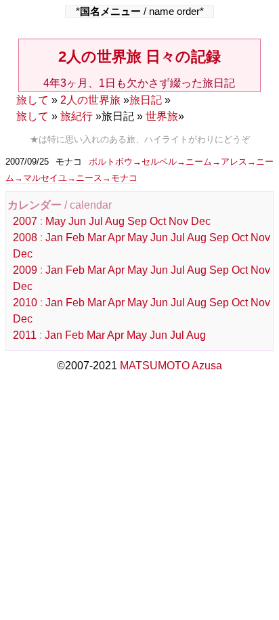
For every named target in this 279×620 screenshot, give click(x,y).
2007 (25, 221)
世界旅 (162, 116)
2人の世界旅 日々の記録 (139, 56)
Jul (96, 221)
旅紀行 (76, 116)
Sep (137, 221)
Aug (115, 221)
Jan (54, 237)
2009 (25, 270)
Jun (77, 221)
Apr (116, 237)
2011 (25, 335)
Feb (75, 237)
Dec (201, 221)
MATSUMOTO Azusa (171, 365)
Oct (158, 221)
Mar (96, 237)
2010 (25, 302)
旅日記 (145, 100)
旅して (32, 100)
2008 (25, 237)
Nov (178, 221)
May (55, 221)
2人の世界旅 (90, 100)
